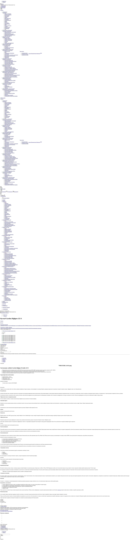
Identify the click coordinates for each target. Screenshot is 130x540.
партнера (59, 489)
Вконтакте (4, 1)
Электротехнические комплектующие (24, 328)
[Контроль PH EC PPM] (11, 132)
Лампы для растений (4, 328)
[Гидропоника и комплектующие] (11, 88)
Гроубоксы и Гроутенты (8, 253)
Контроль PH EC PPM (8, 237)
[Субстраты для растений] (11, 30)
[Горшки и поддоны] (11, 36)
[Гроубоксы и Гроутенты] (11, 58)
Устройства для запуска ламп (13, 328)
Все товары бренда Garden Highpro (6, 511)
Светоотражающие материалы (36, 328)
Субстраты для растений (8, 221)
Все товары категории (4, 510)
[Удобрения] (11, 100)
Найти (2, 535)
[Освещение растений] (11, 153)
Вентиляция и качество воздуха (9, 268)
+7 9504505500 (3, 5)
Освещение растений (49, 325)
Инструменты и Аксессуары (9, 243)
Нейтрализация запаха (8, 275)
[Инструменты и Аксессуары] (11, 49)
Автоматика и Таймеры (76, 325)
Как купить (6, 297)
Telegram (3, 2)
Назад (5, 202)
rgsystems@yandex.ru (5, 312)
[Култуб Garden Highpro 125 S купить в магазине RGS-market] (8, 342)
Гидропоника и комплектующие (10, 288)
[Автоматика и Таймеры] (11, 83)
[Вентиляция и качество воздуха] (11, 71)
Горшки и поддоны (16, 325)
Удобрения (6, 203)
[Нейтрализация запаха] (11, 77)
